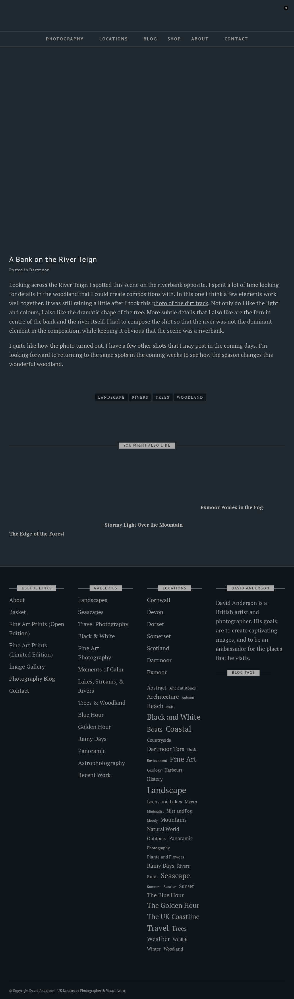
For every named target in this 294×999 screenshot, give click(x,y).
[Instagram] (27, 13)
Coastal (178, 729)
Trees (163, 397)
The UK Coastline (173, 916)
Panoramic (91, 751)
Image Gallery (27, 666)
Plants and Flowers (165, 857)
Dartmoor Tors (165, 749)
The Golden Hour (173, 905)
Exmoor (157, 672)
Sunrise (170, 886)
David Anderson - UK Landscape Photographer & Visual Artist (77, 990)
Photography (65, 39)
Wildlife (181, 939)
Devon (155, 612)
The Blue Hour (165, 895)
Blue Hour (91, 714)
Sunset (186, 886)
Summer (154, 886)
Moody (152, 820)
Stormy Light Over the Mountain (144, 524)
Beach (155, 706)
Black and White (173, 717)
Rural (152, 876)
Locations (113, 39)
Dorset (155, 624)
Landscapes (92, 600)
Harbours (174, 770)
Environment (157, 760)
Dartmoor (39, 269)
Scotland (158, 648)
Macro (191, 802)
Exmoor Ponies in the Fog (231, 507)
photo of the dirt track (180, 303)
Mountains (173, 819)
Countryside (159, 740)
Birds (169, 707)
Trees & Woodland (101, 702)
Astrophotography (101, 763)
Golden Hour (94, 727)
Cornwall (158, 600)
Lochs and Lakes (164, 802)
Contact (236, 39)
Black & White (96, 636)
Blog (150, 39)
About (200, 39)
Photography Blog (32, 678)
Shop (174, 39)
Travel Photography (103, 624)
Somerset (159, 636)
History (155, 779)
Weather (158, 939)
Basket (17, 612)
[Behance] (36, 13)
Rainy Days (92, 739)
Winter (154, 949)
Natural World (163, 828)
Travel (158, 928)
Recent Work (94, 775)
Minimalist (155, 811)
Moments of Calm (100, 669)
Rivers (140, 397)
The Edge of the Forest (36, 533)
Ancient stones (182, 688)
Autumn (188, 697)
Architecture (163, 696)
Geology (154, 770)
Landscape (111, 397)
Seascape (175, 875)
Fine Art (183, 759)
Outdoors (156, 838)
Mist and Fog (179, 811)
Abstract (157, 687)
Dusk (191, 749)
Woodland (190, 397)
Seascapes (91, 612)
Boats (155, 729)
